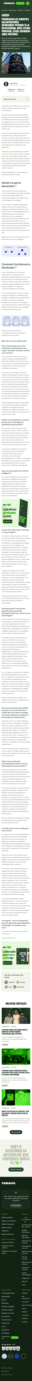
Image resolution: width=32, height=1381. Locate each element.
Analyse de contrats (25, 1268)
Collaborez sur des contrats (7, 1247)
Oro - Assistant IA (28, 1219)
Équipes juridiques (7, 1217)
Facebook (25, 1318)
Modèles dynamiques (25, 1231)
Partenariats (6, 1316)
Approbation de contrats (27, 1252)
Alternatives (5, 1323)
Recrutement (20, 3)
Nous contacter (27, 1305)
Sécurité (24, 1281)
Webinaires (5, 1303)
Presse (24, 1308)
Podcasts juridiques (8, 1306)
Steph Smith (14, 83)
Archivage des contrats (26, 1247)
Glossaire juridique (7, 1310)
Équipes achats (6, 1227)
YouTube (24, 1322)
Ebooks (4, 1300)
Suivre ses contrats (8, 1242)
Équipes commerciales (9, 1221)
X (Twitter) (25, 1315)
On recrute (25, 1302)
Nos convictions (25, 1297)
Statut (4, 1326)
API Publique (5, 1333)
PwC (14, 938)
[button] (27, 3)
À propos (25, 1293)
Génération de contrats (26, 1242)
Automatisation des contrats (27, 1226)
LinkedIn (24, 1312)
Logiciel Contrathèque (26, 1274)
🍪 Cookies (5, 1371)
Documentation (7, 1320)
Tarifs (24, 1285)
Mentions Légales (7, 1368)
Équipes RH (5, 1231)
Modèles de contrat (8, 1313)
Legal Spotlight (13, 156)
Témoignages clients (8, 1293)
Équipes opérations (8, 1234)
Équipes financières (8, 1224)
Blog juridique (6, 1296)
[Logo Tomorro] (9, 3)
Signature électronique (26, 1236)
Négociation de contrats (26, 1263)
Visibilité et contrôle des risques (9, 1252)
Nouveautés (5, 1330)
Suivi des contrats (25, 1258)
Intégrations (26, 1278)
